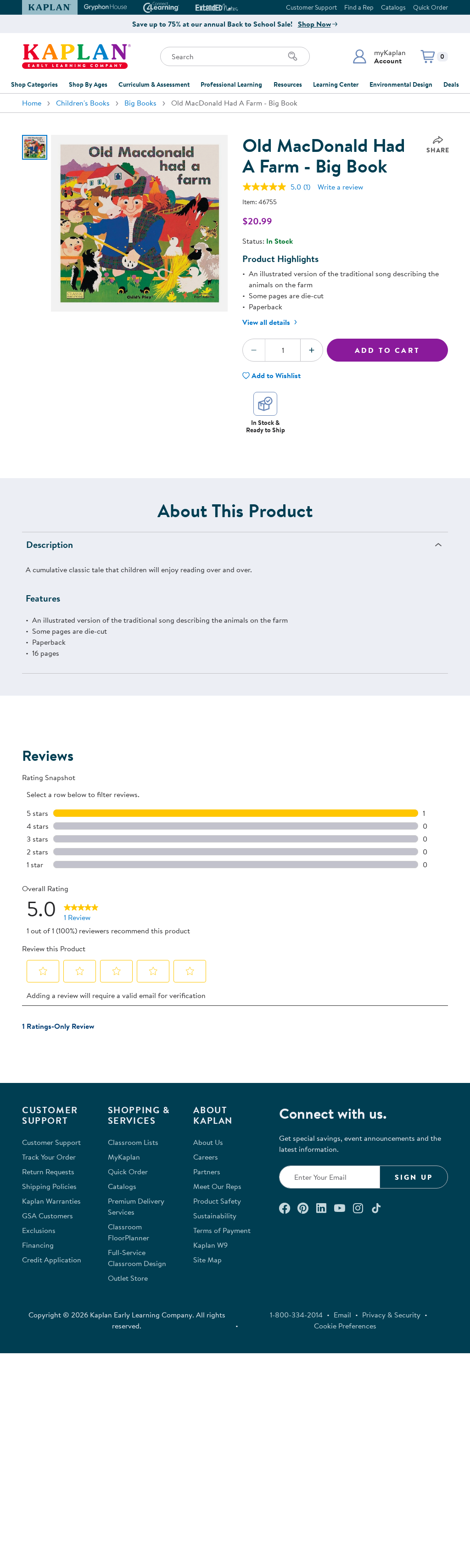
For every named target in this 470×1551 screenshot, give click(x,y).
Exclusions (39, 1230)
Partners (206, 1171)
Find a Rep (359, 7)
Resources (288, 84)
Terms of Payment (222, 1230)
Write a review (340, 187)
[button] (379, 56)
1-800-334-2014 (296, 1315)
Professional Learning (231, 84)
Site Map (207, 1260)
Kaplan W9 (210, 1245)
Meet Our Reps (217, 1186)
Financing (38, 1245)
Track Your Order (49, 1157)
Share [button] (438, 150)
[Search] (293, 56)
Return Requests (48, 1171)
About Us (208, 1142)
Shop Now (314, 24)
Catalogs (393, 7)
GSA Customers (47, 1216)
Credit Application (51, 1260)
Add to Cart (387, 350)
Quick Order (430, 7)
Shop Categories (34, 84)
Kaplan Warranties (51, 1201)
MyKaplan (124, 1157)
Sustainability (214, 1216)
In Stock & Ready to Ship (265, 426)
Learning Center (335, 84)
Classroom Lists (133, 1142)
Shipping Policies (49, 1186)
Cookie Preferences (345, 1326)
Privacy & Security (391, 1315)
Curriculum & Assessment (154, 84)
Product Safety (217, 1201)
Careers (205, 1157)
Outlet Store (128, 1278)
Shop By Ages (88, 84)
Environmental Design (400, 84)
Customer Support (311, 7)
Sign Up (414, 1177)
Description (49, 544)
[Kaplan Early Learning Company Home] (76, 56)
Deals (451, 84)
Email (342, 1315)
